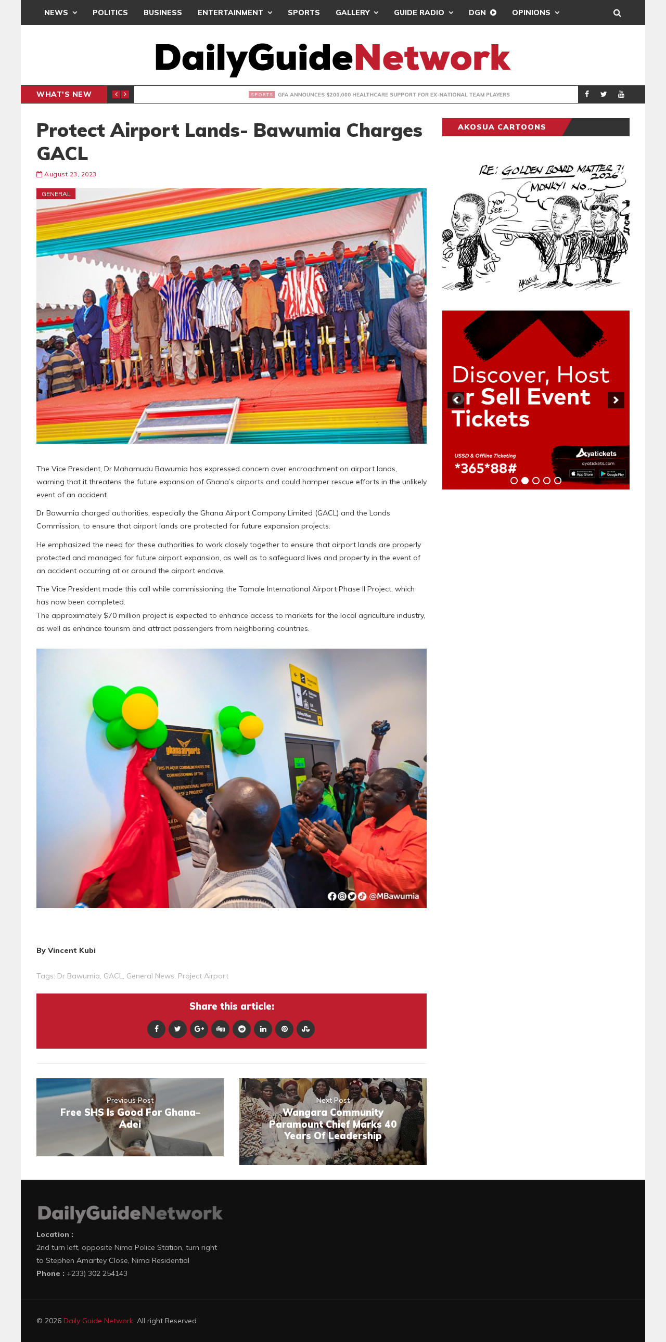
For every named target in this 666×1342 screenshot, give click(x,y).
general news (150, 975)
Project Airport (203, 975)
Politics (110, 12)
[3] (536, 480)
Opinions (531, 12)
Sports (304, 12)
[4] (546, 480)
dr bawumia (78, 975)
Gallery (352, 12)
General (56, 194)
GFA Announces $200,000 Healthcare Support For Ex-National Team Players (344, 94)
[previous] (455, 400)
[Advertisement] (520, 660)
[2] (525, 480)
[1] (514, 480)
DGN (477, 12)
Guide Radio (419, 12)
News (56, 12)
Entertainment (230, 12)
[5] (557, 480)
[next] (616, 400)
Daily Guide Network (98, 1320)
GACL (113, 975)
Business (163, 12)
